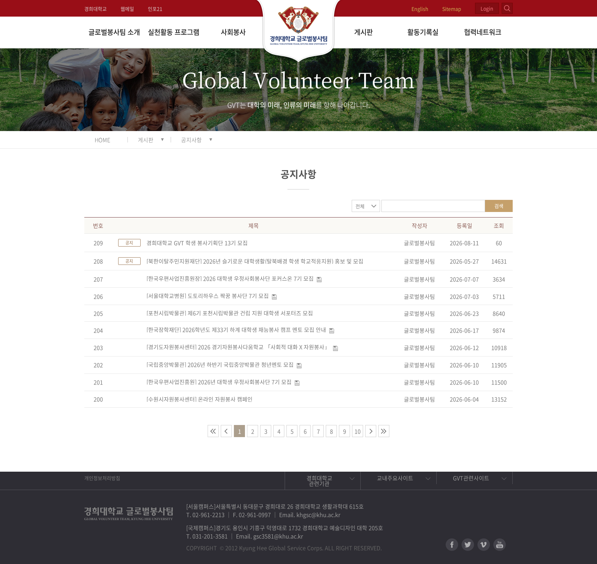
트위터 (468, 544)
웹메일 (127, 8)
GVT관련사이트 (471, 478)
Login (487, 8)
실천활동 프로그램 (173, 32)
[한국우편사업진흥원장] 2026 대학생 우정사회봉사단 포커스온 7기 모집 (230, 278)
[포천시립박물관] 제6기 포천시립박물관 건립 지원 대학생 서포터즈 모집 (229, 313)
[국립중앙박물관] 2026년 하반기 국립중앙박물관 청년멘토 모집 (220, 364)
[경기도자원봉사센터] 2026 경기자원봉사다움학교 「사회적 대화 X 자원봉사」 (238, 347)
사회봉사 (233, 32)
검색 (498, 205)
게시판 (363, 32)
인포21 (155, 8)
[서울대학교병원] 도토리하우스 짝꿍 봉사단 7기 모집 (207, 295)
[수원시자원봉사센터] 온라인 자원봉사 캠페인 (199, 399)
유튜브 (499, 544)
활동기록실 (422, 32)
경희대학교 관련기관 (319, 481)
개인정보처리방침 (102, 477)
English (419, 8)
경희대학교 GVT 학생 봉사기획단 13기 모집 (197, 243)
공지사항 (191, 140)
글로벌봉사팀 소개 (114, 32)
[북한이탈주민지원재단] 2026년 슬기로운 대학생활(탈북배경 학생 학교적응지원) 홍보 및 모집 (254, 261)
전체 (360, 206)
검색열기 (507, 8)
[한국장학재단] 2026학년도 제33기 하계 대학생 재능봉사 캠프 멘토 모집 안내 (236, 329)
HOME (102, 140)
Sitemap (451, 8)
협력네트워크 (482, 32)
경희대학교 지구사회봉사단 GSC (299, 32)
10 (357, 431)
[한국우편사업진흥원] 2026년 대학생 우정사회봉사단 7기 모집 (219, 382)
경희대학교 (95, 8)
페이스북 (452, 544)
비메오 (483, 544)
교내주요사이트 (395, 478)
